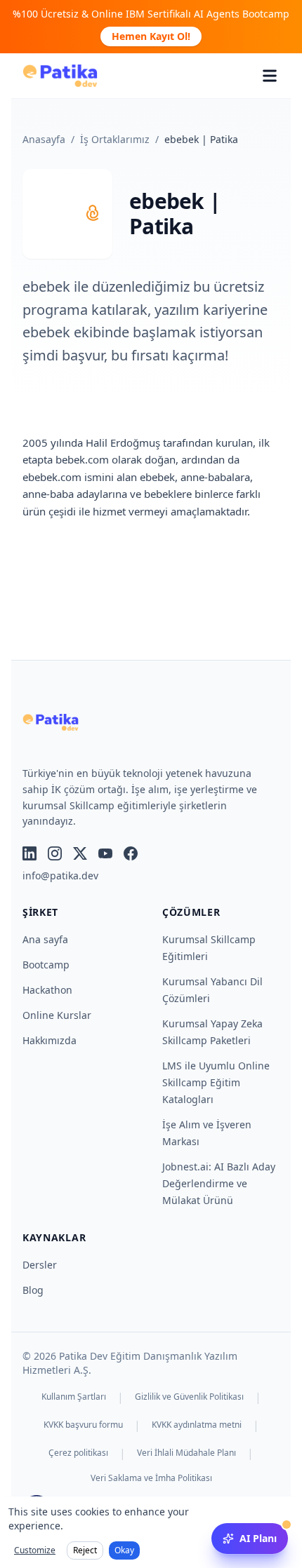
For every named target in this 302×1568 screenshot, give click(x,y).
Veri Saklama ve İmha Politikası (151, 1478)
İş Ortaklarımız (115, 139)
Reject (85, 1550)
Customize (34, 1550)
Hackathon (47, 989)
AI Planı (258, 1538)
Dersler (39, 1264)
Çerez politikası (78, 1453)
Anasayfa (43, 139)
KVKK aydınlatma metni (197, 1425)
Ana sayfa (45, 939)
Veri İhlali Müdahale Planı (186, 1453)
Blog (33, 1290)
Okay (124, 1550)
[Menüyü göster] (270, 76)
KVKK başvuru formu (83, 1425)
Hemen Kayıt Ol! (151, 36)
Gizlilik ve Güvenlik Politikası (189, 1397)
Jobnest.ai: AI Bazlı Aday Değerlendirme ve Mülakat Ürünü (218, 1183)
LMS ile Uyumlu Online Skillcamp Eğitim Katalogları (216, 1082)
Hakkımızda (49, 1040)
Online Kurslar (56, 1015)
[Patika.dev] (60, 76)
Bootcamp (46, 964)
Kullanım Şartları (73, 1397)
